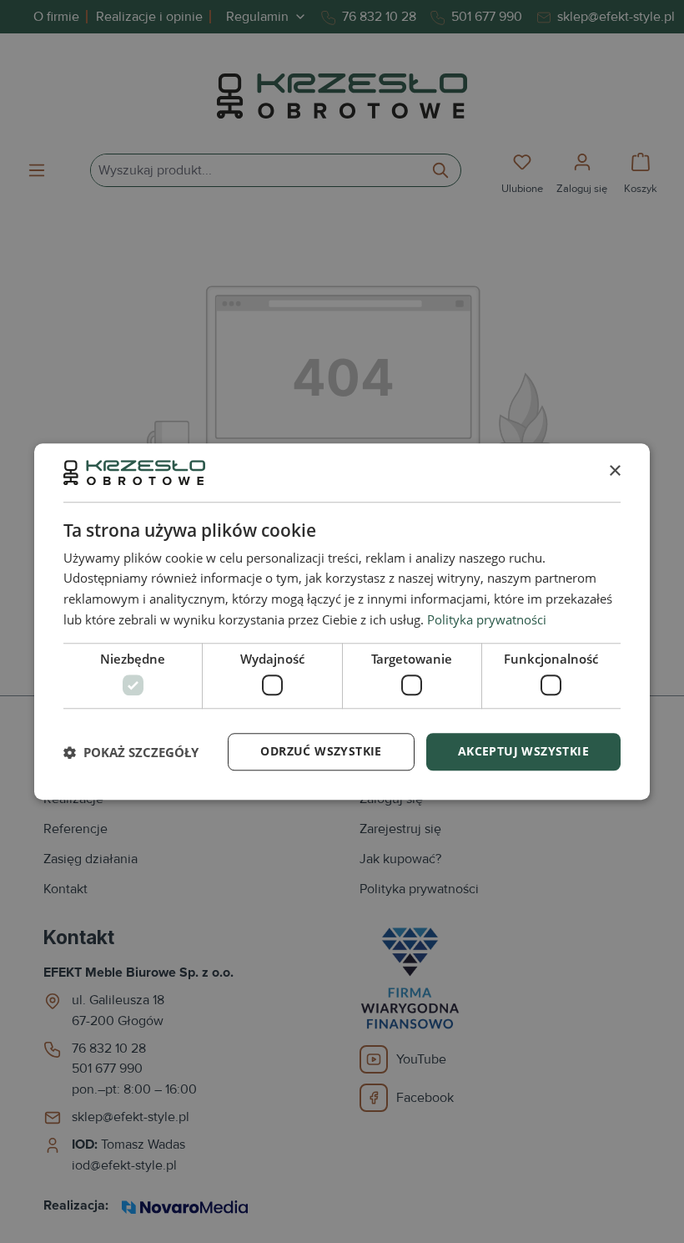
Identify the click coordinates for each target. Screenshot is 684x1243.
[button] (131, 752)
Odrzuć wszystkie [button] (320, 751)
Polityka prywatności (486, 619)
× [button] (614, 472)
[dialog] (342, 621)
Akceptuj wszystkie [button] (523, 751)
